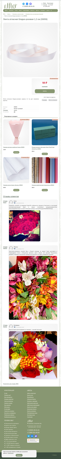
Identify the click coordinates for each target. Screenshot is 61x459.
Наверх (55, 455)
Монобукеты (30, 397)
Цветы (29, 390)
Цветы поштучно (31, 393)
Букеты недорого (31, 411)
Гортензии (29, 417)
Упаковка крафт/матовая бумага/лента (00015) (43, 185)
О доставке (7, 409)
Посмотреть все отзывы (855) (11, 383)
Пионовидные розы (32, 413)
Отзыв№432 (5, 326)
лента (15, 110)
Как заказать (7, 405)
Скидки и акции (8, 403)
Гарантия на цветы (9, 411)
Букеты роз (30, 395)
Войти (44, 3)
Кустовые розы (31, 415)
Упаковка (5, 110)
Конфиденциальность (10, 417)
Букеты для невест (32, 407)
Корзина (45, 4)
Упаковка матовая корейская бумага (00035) (13, 147)
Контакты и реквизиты (10, 413)
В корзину (16, 152)
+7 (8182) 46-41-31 (28, 6)
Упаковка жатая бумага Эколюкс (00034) (13, 185)
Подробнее (11, 453)
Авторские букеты (31, 409)
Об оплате (7, 407)
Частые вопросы (8, 401)
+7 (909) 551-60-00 (33, 432)
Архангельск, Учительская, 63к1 (34, 423)
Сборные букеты (31, 399)
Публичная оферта (9, 415)
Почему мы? (7, 395)
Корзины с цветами (32, 401)
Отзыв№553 (5, 247)
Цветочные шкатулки (32, 403)
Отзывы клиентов (11, 196)
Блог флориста (8, 397)
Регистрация (50, 3)
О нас (5, 393)
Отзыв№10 (5, 201)
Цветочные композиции (33, 405)
